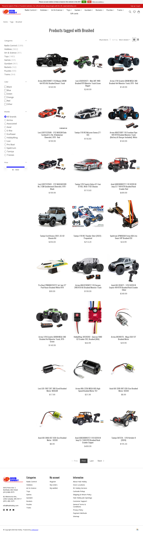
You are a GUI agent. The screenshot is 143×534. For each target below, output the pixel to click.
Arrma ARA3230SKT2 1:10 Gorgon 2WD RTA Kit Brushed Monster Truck (87, 286)
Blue (9, 90)
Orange (10, 97)
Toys (6, 56)
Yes (84, 2)
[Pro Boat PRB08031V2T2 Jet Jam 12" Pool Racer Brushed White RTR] (52, 265)
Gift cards (74, 13)
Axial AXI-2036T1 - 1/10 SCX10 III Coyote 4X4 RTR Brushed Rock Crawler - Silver (123, 287)
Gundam (8, 63)
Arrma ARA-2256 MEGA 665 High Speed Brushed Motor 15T (88, 389)
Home (5, 22)
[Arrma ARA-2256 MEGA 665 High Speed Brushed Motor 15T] (88, 369)
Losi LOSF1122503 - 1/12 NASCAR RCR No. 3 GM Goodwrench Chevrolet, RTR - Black (52, 186)
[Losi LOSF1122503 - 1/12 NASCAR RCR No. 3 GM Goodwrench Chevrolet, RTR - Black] (52, 165)
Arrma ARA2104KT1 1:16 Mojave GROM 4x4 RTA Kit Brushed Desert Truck (52, 82)
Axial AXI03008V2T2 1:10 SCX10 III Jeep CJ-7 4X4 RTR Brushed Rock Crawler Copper (88, 440)
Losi (9, 141)
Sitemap (76, 516)
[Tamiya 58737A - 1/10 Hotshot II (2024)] (123, 418)
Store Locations (79, 485)
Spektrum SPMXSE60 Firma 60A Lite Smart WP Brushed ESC (123, 237)
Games (7, 60)
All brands (11, 116)
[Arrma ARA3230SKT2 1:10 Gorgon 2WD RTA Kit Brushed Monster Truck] (88, 265)
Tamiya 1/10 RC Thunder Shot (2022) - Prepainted (88, 237)
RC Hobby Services (80, 488)
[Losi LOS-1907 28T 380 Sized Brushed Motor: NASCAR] (52, 369)
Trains (7, 74)
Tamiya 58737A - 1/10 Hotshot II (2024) (123, 439)
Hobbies (8, 49)
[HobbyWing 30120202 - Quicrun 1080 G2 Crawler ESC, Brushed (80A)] (88, 317)
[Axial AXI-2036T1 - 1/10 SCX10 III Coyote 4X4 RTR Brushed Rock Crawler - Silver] (123, 265)
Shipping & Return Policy (82, 494)
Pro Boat (11, 144)
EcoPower (11, 134)
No (89, 2)
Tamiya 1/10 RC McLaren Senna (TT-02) (88, 133)
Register (53, 481)
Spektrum (11, 148)
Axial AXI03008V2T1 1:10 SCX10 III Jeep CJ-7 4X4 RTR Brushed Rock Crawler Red (123, 186)
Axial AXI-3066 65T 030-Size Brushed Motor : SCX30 (52, 439)
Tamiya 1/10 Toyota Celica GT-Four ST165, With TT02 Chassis (88, 185)
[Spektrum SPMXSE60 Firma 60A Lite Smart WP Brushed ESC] (123, 216)
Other (9, 104)
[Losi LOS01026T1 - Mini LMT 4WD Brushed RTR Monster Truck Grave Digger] (88, 61)
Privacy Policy (78, 510)
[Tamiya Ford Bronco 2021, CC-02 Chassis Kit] (52, 216)
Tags (12, 22)
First (84, 460)
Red (8, 100)
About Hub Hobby (80, 481)
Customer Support (80, 501)
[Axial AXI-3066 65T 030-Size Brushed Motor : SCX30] (52, 418)
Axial (9, 127)
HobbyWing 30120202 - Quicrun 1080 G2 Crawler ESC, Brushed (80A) (88, 338)
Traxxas (10, 155)
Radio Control (10, 45)
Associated (12, 123)
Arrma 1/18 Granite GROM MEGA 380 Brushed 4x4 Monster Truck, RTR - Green (52, 339)
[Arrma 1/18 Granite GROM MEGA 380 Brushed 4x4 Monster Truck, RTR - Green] (52, 317)
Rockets (7, 67)
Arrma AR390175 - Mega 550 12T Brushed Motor (123, 338)
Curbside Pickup (79, 491)
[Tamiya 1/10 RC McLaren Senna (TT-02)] (88, 113)
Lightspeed (34, 530)
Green (9, 93)
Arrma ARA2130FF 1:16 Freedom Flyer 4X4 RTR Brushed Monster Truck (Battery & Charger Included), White (123, 135)
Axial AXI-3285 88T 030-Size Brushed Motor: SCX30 (123, 389)
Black (9, 86)
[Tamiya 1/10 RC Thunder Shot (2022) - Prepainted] (88, 216)
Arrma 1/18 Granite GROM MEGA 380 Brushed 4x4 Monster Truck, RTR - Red (123, 82)
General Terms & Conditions (79, 505)
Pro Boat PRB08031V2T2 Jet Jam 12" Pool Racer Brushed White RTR (52, 286)
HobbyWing (12, 137)
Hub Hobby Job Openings (82, 498)
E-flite (9, 130)
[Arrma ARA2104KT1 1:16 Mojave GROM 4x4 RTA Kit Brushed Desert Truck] (52, 61)
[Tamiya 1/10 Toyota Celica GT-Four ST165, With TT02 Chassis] (88, 165)
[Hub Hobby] (12, 12)
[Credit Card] (137, 530)
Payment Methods (80, 513)
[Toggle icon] (130, 12)
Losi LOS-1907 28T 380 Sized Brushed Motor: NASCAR (52, 389)
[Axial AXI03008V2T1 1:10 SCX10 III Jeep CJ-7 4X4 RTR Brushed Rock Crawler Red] (123, 165)
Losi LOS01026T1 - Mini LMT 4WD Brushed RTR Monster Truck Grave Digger (88, 83)
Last (92, 460)
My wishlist (54, 488)
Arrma (10, 120)
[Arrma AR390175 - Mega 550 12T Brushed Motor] (123, 317)
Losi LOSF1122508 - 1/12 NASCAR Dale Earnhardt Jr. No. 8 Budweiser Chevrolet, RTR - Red (52, 135)
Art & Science (10, 52)
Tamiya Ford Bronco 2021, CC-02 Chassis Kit (52, 237)
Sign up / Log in (135, 6)
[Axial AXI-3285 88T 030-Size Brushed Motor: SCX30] (123, 369)
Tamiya (10, 151)
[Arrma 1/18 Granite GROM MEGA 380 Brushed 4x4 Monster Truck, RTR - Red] (123, 61)
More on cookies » (98, 2)
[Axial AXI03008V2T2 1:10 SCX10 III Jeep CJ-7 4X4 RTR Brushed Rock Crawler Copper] (88, 418)
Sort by (115, 40)
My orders (53, 485)
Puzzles (7, 70)
